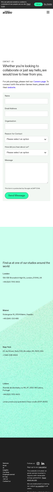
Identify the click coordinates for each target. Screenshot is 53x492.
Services (5, 463)
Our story (6, 472)
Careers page (39, 81)
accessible (40, 486)
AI (3, 468)
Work (4, 465)
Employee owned (9, 474)
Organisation (10, 121)
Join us (5, 479)
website (11, 87)
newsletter (42, 467)
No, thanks (48, 4)
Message (9, 160)
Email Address (11, 109)
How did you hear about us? (17, 147)
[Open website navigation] (48, 12)
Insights (5, 470)
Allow (38, 4)
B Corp (5, 477)
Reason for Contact (13, 134)
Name (7, 96)
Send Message (16, 195)
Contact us (6, 481)
